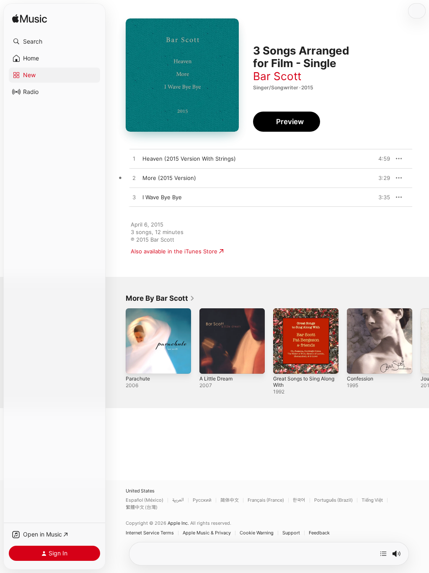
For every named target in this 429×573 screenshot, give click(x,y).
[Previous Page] (117, 341)
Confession (360, 378)
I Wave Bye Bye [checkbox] (162, 197)
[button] (54, 41)
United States (140, 491)
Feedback (319, 533)
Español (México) (144, 500)
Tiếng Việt (372, 500)
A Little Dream (216, 378)
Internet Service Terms (150, 533)
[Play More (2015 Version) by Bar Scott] (134, 178)
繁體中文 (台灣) (142, 507)
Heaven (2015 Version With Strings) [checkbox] (189, 158)
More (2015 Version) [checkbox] (169, 178)
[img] (29, 19)
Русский (202, 500)
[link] (160, 298)
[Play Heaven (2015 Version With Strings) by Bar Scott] (134, 159)
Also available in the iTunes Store (174, 251)
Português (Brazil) (333, 500)
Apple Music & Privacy (207, 533)
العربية (178, 500)
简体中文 (229, 500)
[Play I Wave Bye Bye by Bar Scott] (134, 197)
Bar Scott (277, 76)
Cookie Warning (257, 533)
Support (291, 533)
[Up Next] (383, 554)
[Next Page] (420, 341)
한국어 (299, 500)
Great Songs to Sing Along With (303, 381)
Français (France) (266, 500)
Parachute (138, 378)
